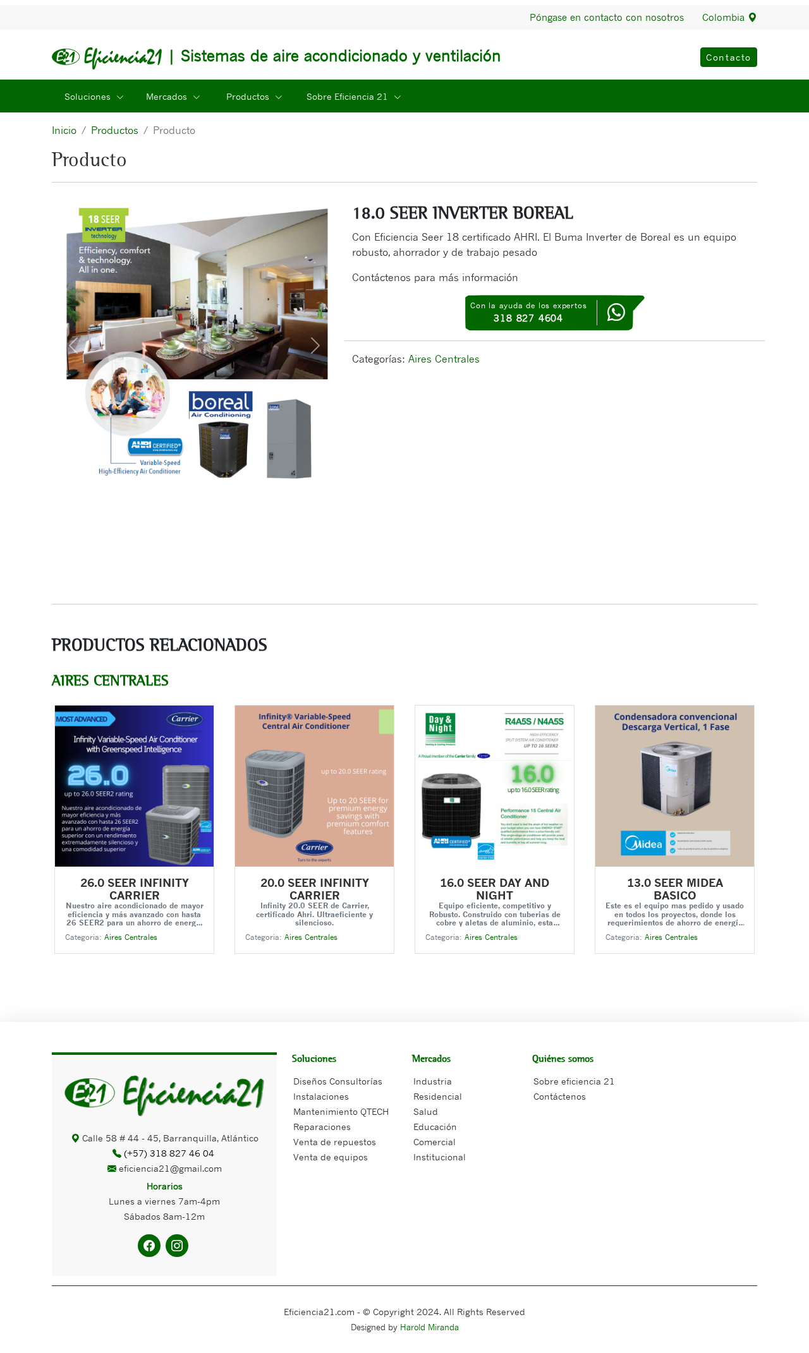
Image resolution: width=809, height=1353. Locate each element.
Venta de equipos (330, 1157)
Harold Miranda (429, 1327)
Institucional (439, 1157)
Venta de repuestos (334, 1142)
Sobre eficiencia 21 (574, 1081)
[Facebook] (149, 1245)
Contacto (728, 57)
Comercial (434, 1142)
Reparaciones (322, 1126)
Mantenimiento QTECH (341, 1111)
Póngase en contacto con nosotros (607, 17)
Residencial (437, 1096)
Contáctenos (559, 1096)
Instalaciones (321, 1096)
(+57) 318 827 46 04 (170, 1153)
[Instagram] (177, 1245)
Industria (432, 1081)
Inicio (64, 130)
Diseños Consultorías (337, 1081)
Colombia (725, 17)
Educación (435, 1126)
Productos (114, 130)
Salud (425, 1111)
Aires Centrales (444, 358)
